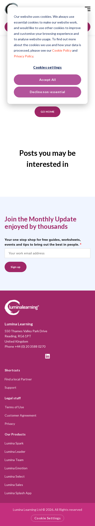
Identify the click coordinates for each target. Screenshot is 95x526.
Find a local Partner (18, 379)
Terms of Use (14, 407)
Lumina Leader (15, 451)
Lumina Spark (14, 443)
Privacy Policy (23, 56)
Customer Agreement (20, 415)
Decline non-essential (47, 92)
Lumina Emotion (16, 468)
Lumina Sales (14, 485)
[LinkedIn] (47, 356)
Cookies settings (47, 67)
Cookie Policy (61, 50)
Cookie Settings (47, 518)
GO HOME (48, 111)
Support (10, 387)
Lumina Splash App (18, 493)
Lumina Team (14, 460)
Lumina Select (15, 476)
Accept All (47, 80)
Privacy (10, 424)
